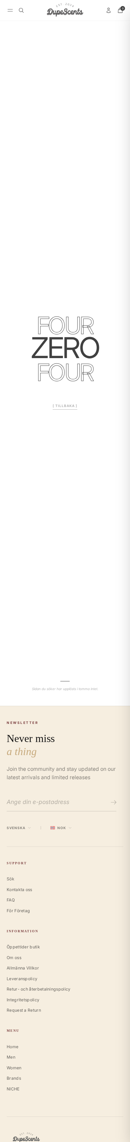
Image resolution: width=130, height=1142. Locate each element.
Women (14, 1067)
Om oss (14, 957)
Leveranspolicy (22, 978)
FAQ (11, 899)
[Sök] (21, 10)
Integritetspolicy (23, 999)
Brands (14, 1078)
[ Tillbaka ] (65, 406)
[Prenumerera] (112, 802)
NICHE (13, 1088)
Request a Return (24, 1010)
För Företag (18, 910)
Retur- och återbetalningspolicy (39, 989)
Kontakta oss (19, 889)
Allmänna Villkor (23, 967)
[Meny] (10, 10)
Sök (10, 878)
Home (12, 1046)
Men (11, 1057)
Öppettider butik (23, 946)
